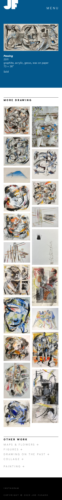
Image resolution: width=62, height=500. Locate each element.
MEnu (52, 8)
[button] (52, 8)
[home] (11, 4)
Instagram (11, 488)
